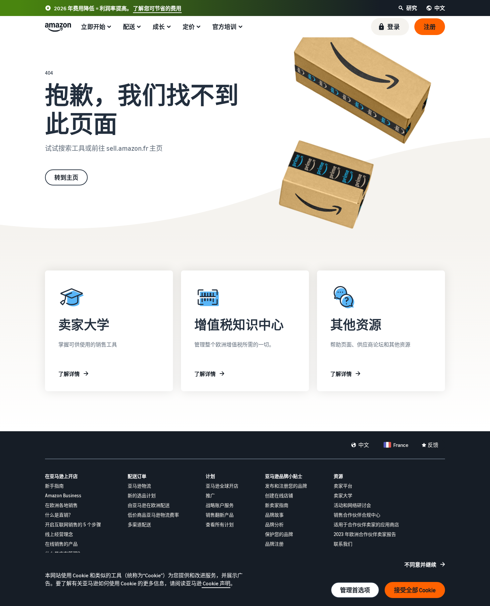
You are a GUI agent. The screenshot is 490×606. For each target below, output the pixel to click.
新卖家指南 (276, 505)
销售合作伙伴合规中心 (357, 515)
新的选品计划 (142, 495)
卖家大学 (343, 495)
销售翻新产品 (220, 515)
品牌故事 (274, 515)
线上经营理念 (59, 534)
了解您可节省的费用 (157, 8)
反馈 (433, 445)
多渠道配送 (139, 524)
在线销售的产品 (61, 544)
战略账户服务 (220, 505)
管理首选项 (355, 590)
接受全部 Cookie (415, 590)
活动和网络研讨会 (352, 505)
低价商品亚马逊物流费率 (153, 515)
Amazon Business (63, 495)
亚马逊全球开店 (222, 486)
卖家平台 (343, 486)
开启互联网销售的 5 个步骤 (73, 524)
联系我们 (343, 544)
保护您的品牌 (279, 534)
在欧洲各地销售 (61, 505)
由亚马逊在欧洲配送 (149, 505)
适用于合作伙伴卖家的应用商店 (366, 524)
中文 (363, 445)
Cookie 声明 (216, 583)
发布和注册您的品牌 (286, 486)
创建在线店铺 (279, 495)
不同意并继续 (420, 564)
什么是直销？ (59, 515)
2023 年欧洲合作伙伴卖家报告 (365, 534)
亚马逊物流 (139, 486)
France (400, 445)
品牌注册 (274, 544)
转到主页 (66, 177)
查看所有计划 (220, 524)
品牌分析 (274, 524)
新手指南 (54, 486)
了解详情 (69, 374)
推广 (210, 495)
